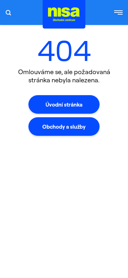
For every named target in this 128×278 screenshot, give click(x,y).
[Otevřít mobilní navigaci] (118, 12)
